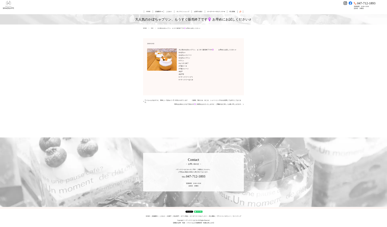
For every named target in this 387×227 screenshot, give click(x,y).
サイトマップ (237, 216)
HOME (148, 11)
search (240, 11)
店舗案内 (158, 11)
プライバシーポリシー (224, 216)
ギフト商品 (184, 216)
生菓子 (169, 216)
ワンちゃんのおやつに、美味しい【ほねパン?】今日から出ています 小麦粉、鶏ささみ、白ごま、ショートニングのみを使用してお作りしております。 (193, 101)
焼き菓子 (176, 216)
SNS (152, 28)
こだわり (169, 11)
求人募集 (232, 11)
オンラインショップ (183, 11)
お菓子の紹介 (198, 11)
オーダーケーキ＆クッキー (215, 11)
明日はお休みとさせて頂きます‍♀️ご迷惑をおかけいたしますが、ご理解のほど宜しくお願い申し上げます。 (208, 104)
